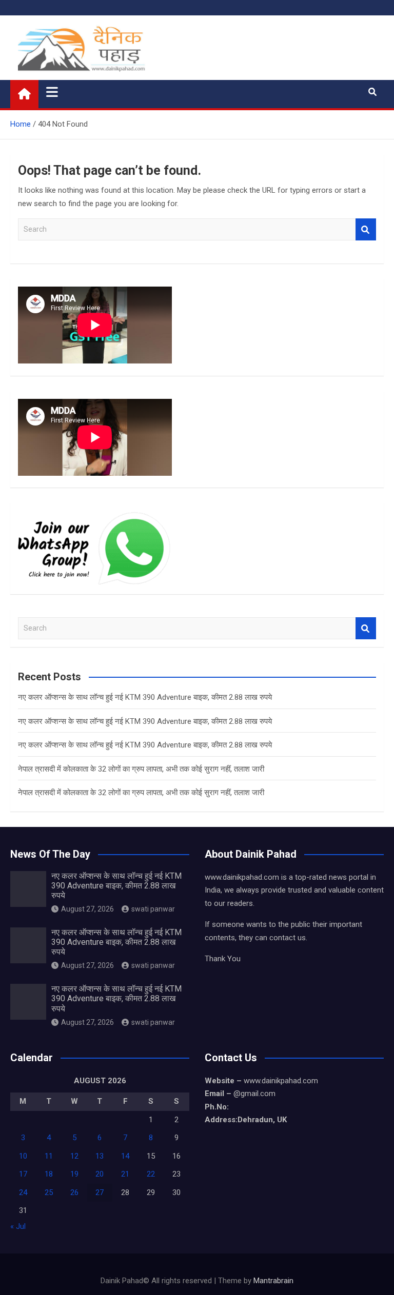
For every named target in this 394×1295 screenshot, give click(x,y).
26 (74, 1192)
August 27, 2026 (87, 909)
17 (23, 1174)
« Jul (18, 1226)
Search (366, 229)
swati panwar (153, 909)
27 (99, 1192)
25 (49, 1192)
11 (49, 1156)
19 (74, 1174)
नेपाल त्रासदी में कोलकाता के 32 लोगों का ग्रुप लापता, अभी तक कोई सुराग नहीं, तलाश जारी (141, 769)
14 (125, 1156)
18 (49, 1174)
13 (99, 1156)
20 (99, 1174)
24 (23, 1192)
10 (23, 1156)
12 (74, 1156)
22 (151, 1174)
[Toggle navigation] (52, 92)
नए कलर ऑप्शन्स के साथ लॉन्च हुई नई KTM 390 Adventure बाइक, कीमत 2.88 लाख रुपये (145, 697)
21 (125, 1174)
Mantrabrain (273, 1280)
